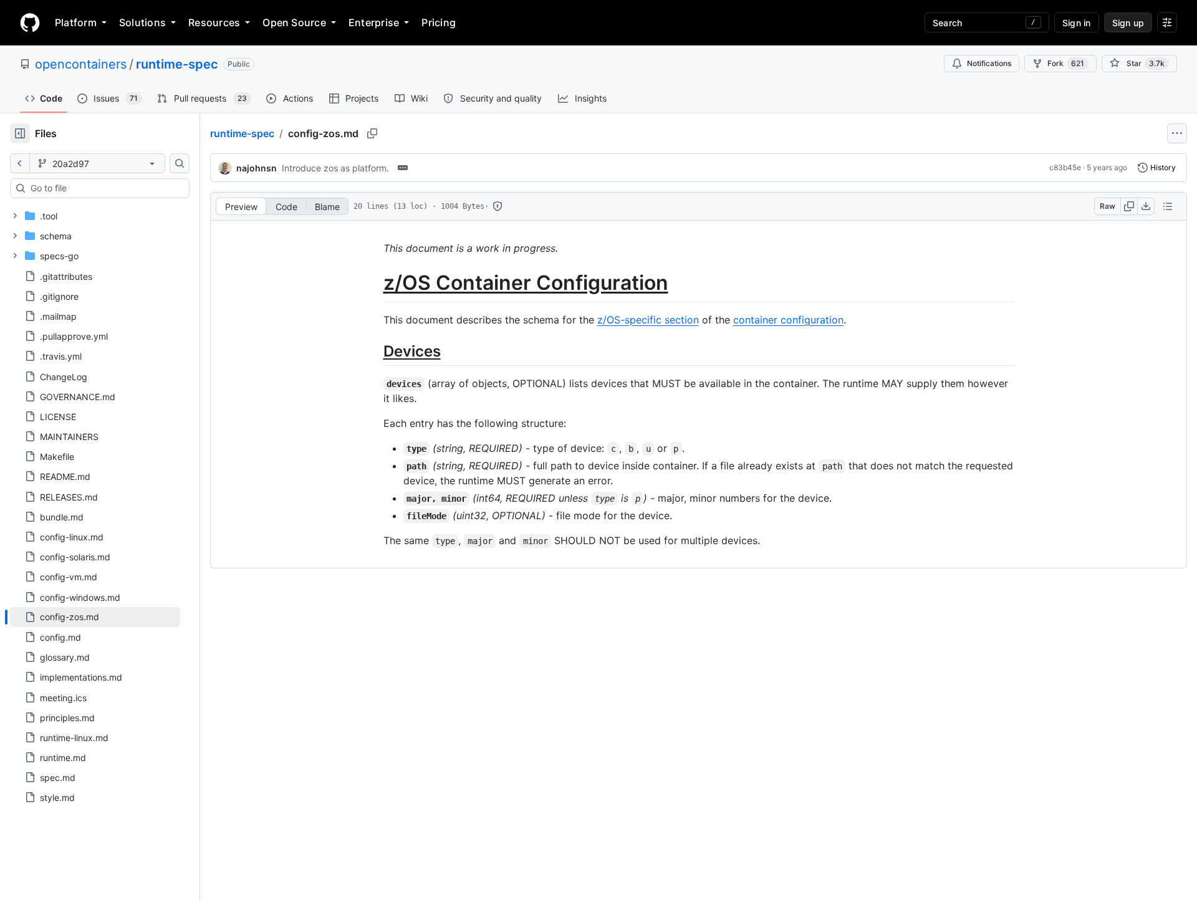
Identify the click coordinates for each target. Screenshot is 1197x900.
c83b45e (1065, 167)
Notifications (989, 63)
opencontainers (81, 64)
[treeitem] (95, 617)
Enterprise (374, 22)
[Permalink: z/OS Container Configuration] (374, 283)
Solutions (142, 22)
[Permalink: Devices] (374, 351)
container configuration (788, 320)
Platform (76, 22)
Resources (214, 22)
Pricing (438, 22)
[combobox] (105, 188)
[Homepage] (30, 22)
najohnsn (256, 168)
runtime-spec (177, 64)
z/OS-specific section (648, 320)
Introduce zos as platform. (335, 168)
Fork (1065, 63)
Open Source (294, 22)
